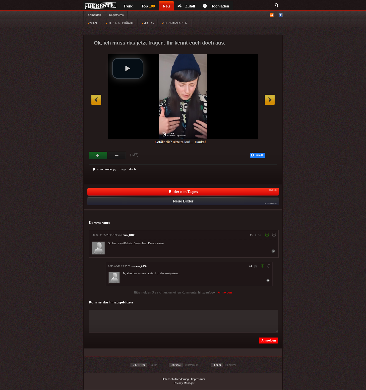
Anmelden (94, 14)
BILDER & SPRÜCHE (120, 22)
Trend (128, 6)
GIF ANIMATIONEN (175, 22)
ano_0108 (140, 266)
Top (148, 6)
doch (132, 169)
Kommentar (106, 169)
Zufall (190, 6)
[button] (127, 68)
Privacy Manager (184, 383)
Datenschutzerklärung (175, 379)
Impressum (198, 379)
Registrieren (116, 14)
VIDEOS (148, 22)
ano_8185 (129, 235)
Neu (166, 6)
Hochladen (219, 6)
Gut (98, 155)
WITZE (93, 22)
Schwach (117, 155)
